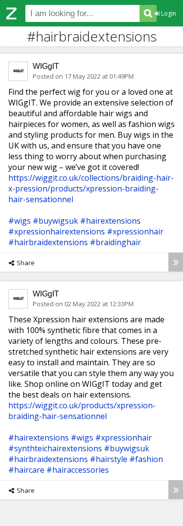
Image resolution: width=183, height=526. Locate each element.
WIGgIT (46, 66)
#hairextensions (110, 220)
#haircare (26, 469)
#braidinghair (115, 242)
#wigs (19, 220)
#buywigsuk (55, 220)
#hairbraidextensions (48, 242)
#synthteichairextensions (55, 448)
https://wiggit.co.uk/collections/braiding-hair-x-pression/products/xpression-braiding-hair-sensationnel (91, 188)
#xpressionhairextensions (56, 231)
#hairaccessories (77, 469)
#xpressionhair (135, 231)
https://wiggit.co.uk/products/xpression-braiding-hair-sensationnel (82, 410)
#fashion (146, 459)
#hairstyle (108, 459)
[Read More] (175, 262)
